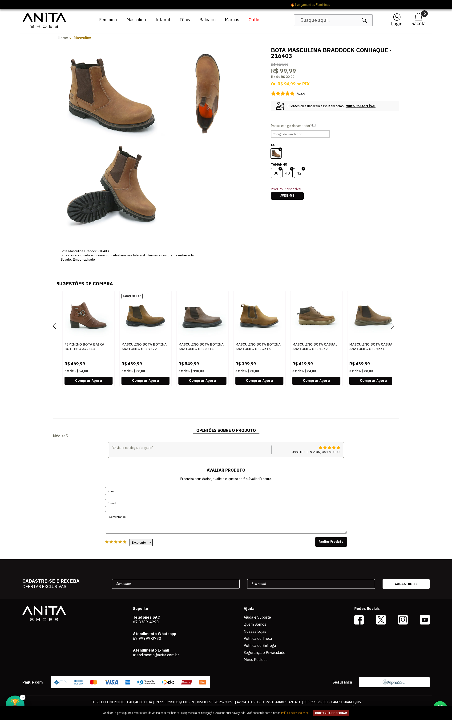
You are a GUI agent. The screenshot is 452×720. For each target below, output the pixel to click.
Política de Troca (258, 638)
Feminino (108, 19)
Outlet (255, 19)
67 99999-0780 (147, 638)
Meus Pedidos (255, 659)
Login (397, 23)
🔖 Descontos (226, 5)
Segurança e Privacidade (264, 652)
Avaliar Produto (331, 542)
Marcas (232, 19)
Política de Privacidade (294, 713)
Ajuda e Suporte (257, 617)
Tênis (184, 19)
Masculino (136, 19)
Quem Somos (255, 624)
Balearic (207, 19)
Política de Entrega (260, 645)
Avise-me (287, 196)
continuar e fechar (331, 713)
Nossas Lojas (255, 631)
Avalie (301, 93)
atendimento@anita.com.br (156, 654)
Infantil (162, 19)
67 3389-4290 (146, 622)
